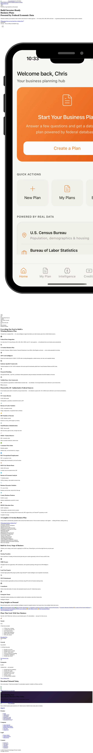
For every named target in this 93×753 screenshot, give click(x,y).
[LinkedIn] (2, 708)
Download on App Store (7, 702)
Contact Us (5, 729)
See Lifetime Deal (12, 523)
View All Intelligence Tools (6, 610)
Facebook (5, 747)
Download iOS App (7, 719)
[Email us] (1, 708)
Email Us (5, 742)
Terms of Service (7, 736)
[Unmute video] (2, 315)
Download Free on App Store (8, 21)
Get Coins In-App (4, 658)
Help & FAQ (6, 737)
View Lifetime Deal (19, 21)
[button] (46, 170)
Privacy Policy (6, 735)
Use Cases (5, 728)
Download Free (5, 523)
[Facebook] (4, 708)
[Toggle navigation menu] (2, 5)
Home (2, 2)
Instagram (5, 746)
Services (18, 2)
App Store (5, 744)
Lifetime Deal (6, 2)
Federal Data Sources (7, 726)
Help (21, 2)
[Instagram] (3, 708)
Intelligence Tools (7, 717)
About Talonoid (6, 725)
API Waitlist (11, 2)
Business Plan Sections (8, 727)
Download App (5, 3)
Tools (15, 2)
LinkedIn (5, 745)
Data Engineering (7, 718)
